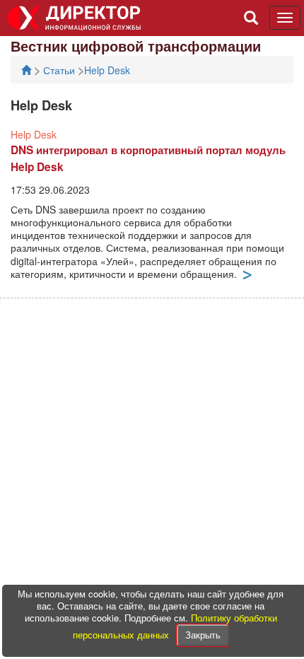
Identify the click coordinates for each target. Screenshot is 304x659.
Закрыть (203, 634)
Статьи (60, 70)
